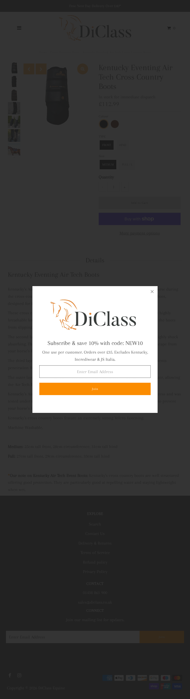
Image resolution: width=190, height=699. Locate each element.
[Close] (152, 291)
